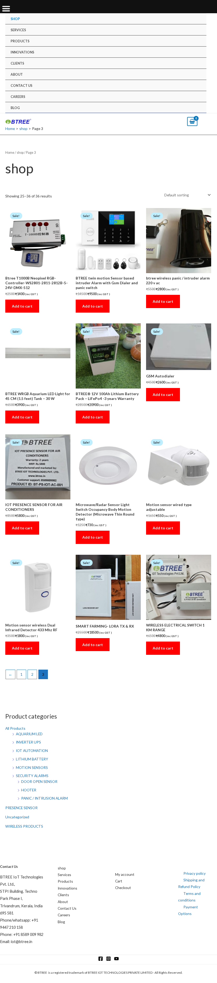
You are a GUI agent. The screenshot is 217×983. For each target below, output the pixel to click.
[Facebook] (100, 958)
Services (18, 30)
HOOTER (28, 790)
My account (124, 874)
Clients (17, 63)
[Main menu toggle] (207, 121)
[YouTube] (116, 958)
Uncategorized (17, 817)
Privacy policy (194, 873)
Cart (118, 881)
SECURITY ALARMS (32, 775)
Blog (15, 108)
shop (15, 19)
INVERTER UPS (28, 742)
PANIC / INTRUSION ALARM (44, 798)
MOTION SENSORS (32, 767)
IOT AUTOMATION (32, 750)
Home (9, 153)
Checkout (123, 887)
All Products (15, 728)
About (17, 74)
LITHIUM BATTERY (32, 759)
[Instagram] (108, 958)
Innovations (22, 52)
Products (20, 41)
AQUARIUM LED (29, 734)
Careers (18, 97)
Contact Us (21, 86)
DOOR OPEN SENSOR (39, 781)
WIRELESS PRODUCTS (24, 826)
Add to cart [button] (22, 306)
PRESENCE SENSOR (21, 807)
